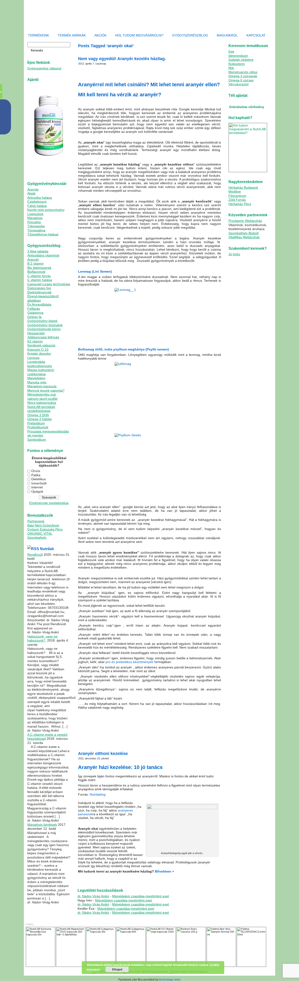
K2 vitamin (35, 341)
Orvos (35, 471)
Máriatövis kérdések (42, 824)
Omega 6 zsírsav (241, 80)
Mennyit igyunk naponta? (45, 390)
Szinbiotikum (36, 439)
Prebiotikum (36, 423)
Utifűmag (115, 739)
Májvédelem (36, 378)
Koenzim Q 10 (37, 349)
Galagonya (35, 312)
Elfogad (117, 969)
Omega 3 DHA (38, 415)
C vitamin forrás (39, 276)
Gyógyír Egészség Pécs (45, 529)
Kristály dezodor (39, 353)
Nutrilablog (98, 794)
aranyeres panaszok (95, 879)
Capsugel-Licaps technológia (48, 284)
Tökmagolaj (36, 226)
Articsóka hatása (39, 197)
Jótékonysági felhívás (43, 337)
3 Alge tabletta (37, 251)
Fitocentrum (237, 196)
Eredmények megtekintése (49, 503)
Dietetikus (38, 479)
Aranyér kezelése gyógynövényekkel (168, 739)
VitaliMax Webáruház (244, 237)
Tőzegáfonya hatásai (42, 234)
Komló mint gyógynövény (45, 210)
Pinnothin (34, 222)
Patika (35, 475)
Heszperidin (36, 333)
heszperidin (114, 879)
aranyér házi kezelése (165, 876)
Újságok (37, 491)
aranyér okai (114, 742)
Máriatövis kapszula (42, 386)
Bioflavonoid (36, 272)
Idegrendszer (238, 56)
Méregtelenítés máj (41, 394)
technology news (170, 979)
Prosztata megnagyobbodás (48, 431)
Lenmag (33, 358)
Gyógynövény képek (42, 321)
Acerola (33, 189)
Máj (231, 68)
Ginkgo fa (34, 317)
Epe (231, 51)
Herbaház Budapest (243, 187)
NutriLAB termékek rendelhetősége (41, 409)
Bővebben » (164, 871)
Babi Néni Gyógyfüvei (43, 525)
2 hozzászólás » (152, 742)
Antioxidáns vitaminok (43, 255)
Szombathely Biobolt (243, 233)
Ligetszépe (35, 214)
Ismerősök (39, 483)
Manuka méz (36, 382)
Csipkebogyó (36, 201)
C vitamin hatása (39, 280)
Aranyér (33, 259)
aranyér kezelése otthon (92, 742)
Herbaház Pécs (239, 204)
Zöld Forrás (237, 200)
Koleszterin (236, 64)
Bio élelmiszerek (39, 268)
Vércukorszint (238, 84)
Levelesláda (36, 362)
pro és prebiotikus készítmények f (130, 662)
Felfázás (33, 308)
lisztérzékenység (39, 366)
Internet (37, 487)
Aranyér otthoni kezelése (103, 753)
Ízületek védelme (240, 59)
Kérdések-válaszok (41, 345)
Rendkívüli (35, 554)
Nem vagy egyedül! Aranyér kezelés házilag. (122, 58)
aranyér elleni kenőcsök (138, 876)
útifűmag (136, 742)
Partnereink (35, 521)
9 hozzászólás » (132, 879)
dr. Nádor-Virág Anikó (93, 896)
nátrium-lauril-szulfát (42, 398)
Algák (31, 193)
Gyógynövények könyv (44, 329)
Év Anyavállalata (39, 304)
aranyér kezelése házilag (204, 739)
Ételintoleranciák (39, 292)
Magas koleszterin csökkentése (40, 372)
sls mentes (35, 435)
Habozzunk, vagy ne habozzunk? (42, 638)
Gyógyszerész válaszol (44, 68)
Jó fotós (234, 254)
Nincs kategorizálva (41, 402)
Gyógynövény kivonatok (45, 325)
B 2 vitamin (35, 263)
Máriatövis (35, 218)
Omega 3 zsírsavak (242, 76)
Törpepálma (36, 230)
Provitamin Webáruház (245, 221)
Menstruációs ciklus (242, 72)
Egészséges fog (39, 288)
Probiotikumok (37, 427)
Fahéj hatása (37, 206)
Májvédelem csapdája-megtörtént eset (140, 896)
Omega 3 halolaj (39, 419)
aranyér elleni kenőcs (134, 739)
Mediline (234, 191)
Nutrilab (47, 549)
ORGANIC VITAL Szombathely (39, 536)
